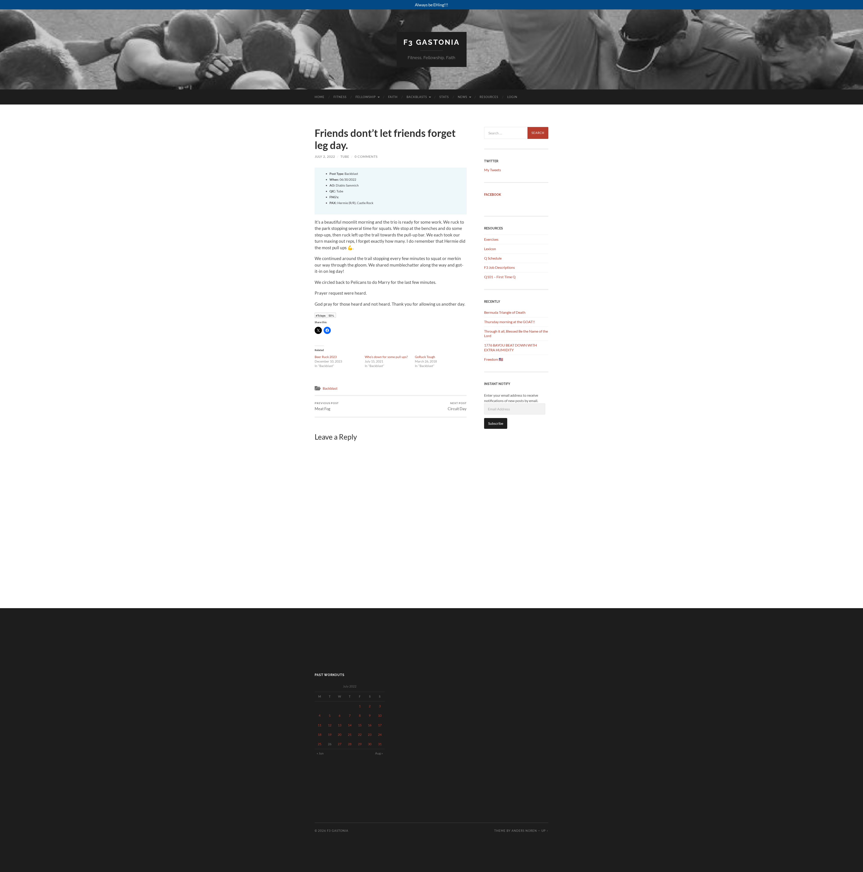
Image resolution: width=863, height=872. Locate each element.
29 (360, 744)
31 (380, 744)
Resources (489, 97)
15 (360, 725)
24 (380, 734)
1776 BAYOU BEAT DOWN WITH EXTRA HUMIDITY (510, 347)
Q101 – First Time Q (500, 277)
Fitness (340, 97)
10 (380, 715)
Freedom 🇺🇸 (493, 359)
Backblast (330, 388)
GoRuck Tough (425, 357)
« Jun (320, 753)
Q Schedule (493, 258)
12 (329, 725)
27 (339, 744)
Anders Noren (524, 830)
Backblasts (417, 97)
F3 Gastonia (431, 42)
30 (369, 744)
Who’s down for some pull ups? (386, 357)
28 (349, 744)
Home (320, 97)
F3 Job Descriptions (499, 267)
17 (380, 725)
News (462, 97)
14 (349, 725)
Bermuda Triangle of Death (504, 312)
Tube (344, 156)
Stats (444, 97)
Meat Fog (327, 406)
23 (369, 734)
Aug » (379, 753)
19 (329, 734)
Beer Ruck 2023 (326, 357)
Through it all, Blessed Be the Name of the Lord (516, 333)
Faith (393, 97)
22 (360, 734)
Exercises (491, 239)
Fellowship (366, 97)
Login (512, 97)
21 (349, 734)
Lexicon (490, 249)
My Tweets (492, 170)
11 (319, 725)
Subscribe (495, 423)
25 (319, 744)
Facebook (492, 194)
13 (339, 725)
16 (369, 725)
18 (319, 734)
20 (339, 734)
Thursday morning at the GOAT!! (509, 322)
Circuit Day (457, 406)
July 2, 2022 (325, 156)
